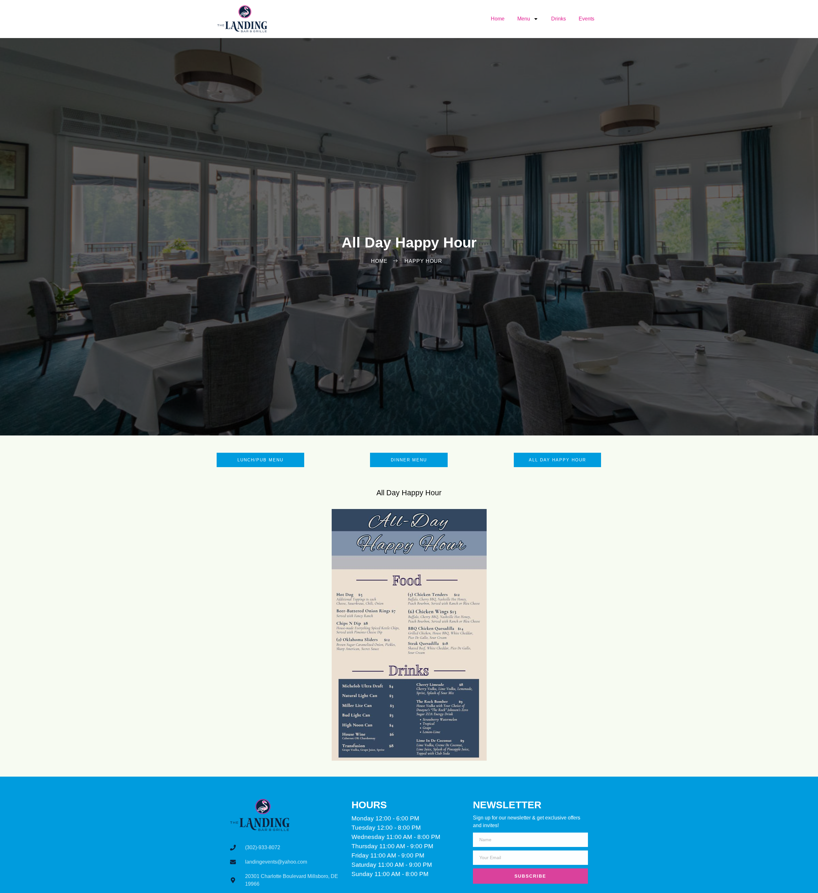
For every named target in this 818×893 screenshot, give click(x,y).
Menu (523, 18)
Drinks (558, 18)
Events (586, 18)
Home (498, 18)
